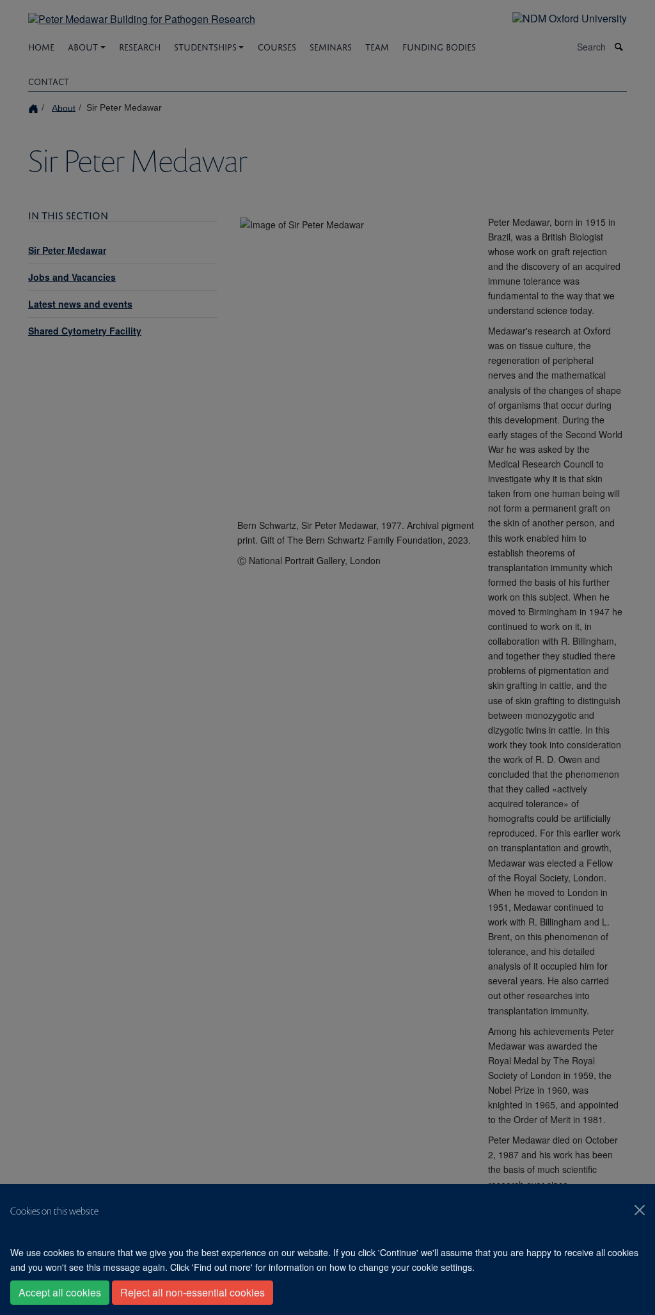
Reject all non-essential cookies (192, 1292)
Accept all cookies (60, 1292)
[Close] (639, 1210)
